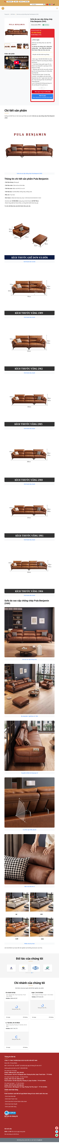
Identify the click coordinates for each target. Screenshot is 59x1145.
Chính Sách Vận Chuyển (11, 1104)
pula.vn (40, 1140)
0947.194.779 (13, 1028)
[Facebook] (49, 4)
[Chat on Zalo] (56, 1131)
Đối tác (21, 1)
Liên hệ (16, 1)
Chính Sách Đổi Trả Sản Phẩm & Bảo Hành (16, 1101)
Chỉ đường (25, 1017)
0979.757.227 (12, 1085)
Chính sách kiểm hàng (10, 1106)
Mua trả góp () (42, 96)
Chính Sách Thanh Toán (11, 1099)
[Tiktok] (54, 4)
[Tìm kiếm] (44, 4)
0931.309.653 (20, 1072)
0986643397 (9, 1)
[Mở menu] (57, 8)
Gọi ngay (8, 1017)
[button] (26, 47)
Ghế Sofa (13, 14)
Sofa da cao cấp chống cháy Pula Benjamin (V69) (27, 14)
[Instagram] (52, 4)
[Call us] (56, 1128)
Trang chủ (6, 14)
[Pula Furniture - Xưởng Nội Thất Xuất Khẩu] (3, 8)
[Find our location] (56, 1135)
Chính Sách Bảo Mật (10, 1096)
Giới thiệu (26, 1)
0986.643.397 (13, 998)
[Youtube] (47, 4)
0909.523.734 (20, 1079)
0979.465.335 (39, 997)
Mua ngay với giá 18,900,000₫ (42, 91)
